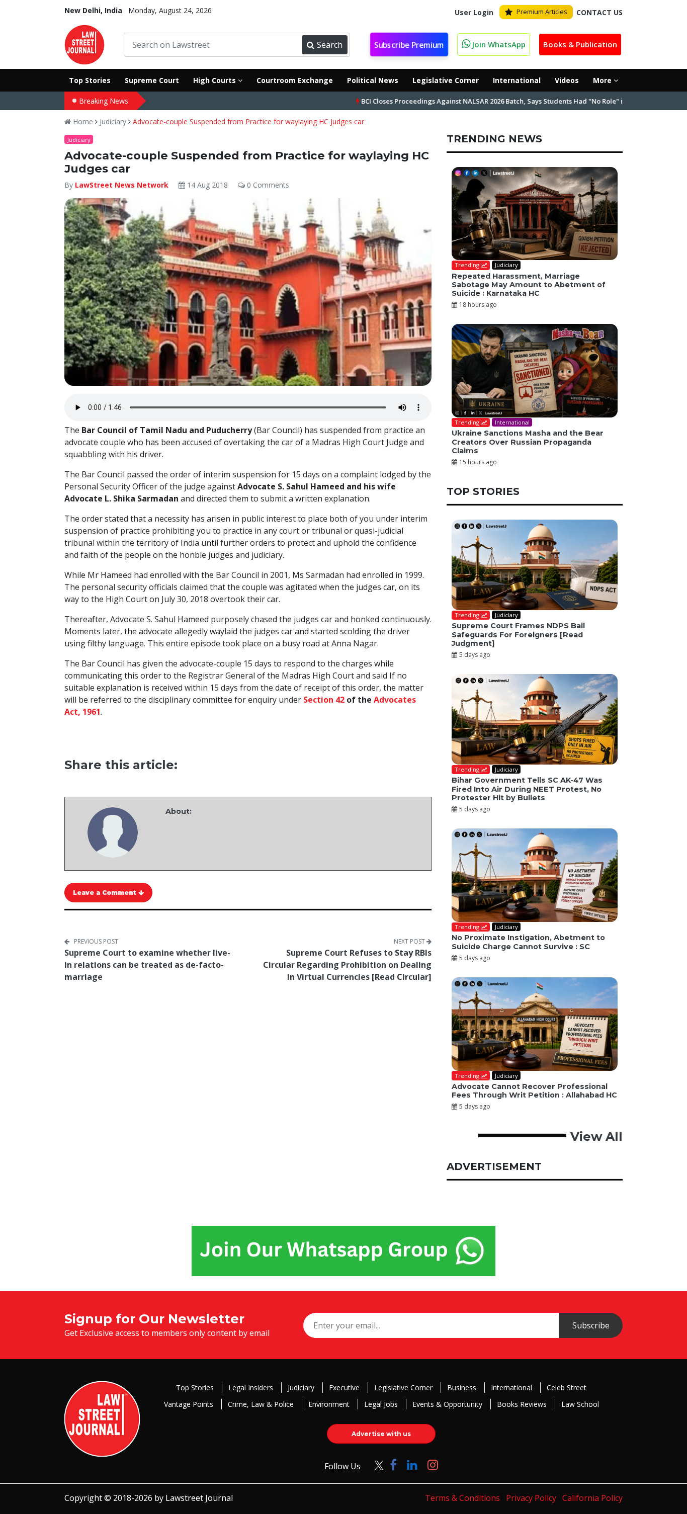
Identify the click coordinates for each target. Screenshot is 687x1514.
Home (82, 121)
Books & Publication (580, 44)
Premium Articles (542, 11)
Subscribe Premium (409, 45)
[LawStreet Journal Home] (84, 43)
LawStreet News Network (121, 185)
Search (329, 44)
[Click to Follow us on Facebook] (393, 1464)
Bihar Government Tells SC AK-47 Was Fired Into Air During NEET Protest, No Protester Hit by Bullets (527, 789)
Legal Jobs (381, 1404)
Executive (344, 1387)
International (511, 1387)
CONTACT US (599, 12)
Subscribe (591, 1325)
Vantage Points (188, 1404)
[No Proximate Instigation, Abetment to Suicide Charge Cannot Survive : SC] (535, 875)
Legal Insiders (250, 1387)
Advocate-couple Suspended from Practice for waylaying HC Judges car (248, 121)
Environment (329, 1404)
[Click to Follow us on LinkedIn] (412, 1464)
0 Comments (267, 185)
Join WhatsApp (498, 44)
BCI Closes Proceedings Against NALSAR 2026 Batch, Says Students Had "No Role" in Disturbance (473, 101)
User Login (474, 12)
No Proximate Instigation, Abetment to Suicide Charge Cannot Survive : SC (528, 942)
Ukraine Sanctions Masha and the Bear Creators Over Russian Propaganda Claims (528, 442)
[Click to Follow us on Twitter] (375, 1464)
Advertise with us (381, 1434)
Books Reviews (522, 1404)
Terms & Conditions (462, 1497)
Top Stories (195, 1387)
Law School (580, 1404)
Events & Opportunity (447, 1404)
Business (461, 1387)
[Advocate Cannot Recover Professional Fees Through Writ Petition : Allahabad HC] (535, 1024)
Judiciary (113, 121)
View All (596, 1136)
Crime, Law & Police (261, 1404)
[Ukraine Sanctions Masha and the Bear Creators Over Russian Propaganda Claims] (535, 370)
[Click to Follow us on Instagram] (432, 1464)
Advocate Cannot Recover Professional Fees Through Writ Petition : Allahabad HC (534, 1091)
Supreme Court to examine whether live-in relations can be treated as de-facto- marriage (147, 964)
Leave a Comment (105, 892)
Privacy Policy (531, 1497)
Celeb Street (566, 1387)
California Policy (592, 1497)
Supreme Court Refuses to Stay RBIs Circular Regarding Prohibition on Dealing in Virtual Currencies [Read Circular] (347, 964)
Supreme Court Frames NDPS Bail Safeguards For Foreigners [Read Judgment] (518, 634)
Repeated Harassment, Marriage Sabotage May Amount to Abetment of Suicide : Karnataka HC (529, 285)
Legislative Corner (403, 1387)
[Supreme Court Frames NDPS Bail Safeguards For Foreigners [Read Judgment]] (535, 565)
